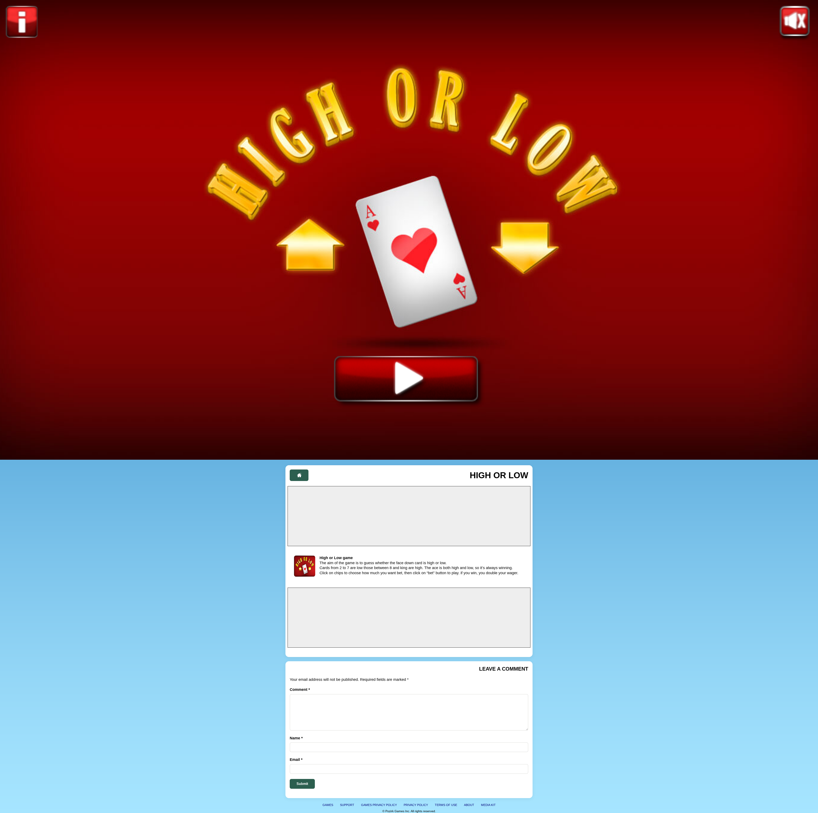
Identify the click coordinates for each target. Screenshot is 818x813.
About (469, 805)
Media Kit (488, 805)
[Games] (299, 475)
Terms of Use (446, 805)
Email (296, 759)
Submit (302, 784)
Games (328, 805)
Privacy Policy (416, 805)
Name (296, 738)
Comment (300, 689)
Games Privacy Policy (379, 805)
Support (347, 805)
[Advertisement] (409, 516)
